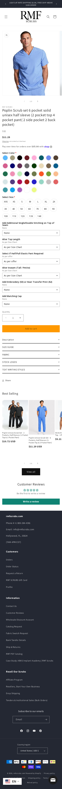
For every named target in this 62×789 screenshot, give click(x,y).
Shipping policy (34, 778)
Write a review (31, 501)
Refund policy (32, 782)
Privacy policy (49, 773)
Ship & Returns (13, 647)
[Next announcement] (56, 4)
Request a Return (14, 573)
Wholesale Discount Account (20, 619)
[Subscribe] (46, 719)
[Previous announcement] (5, 4)
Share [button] (8, 380)
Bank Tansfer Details (16, 640)
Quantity (6, 312)
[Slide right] (37, 101)
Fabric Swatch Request (17, 633)
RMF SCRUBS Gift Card (16, 580)
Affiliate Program (14, 679)
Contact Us (11, 606)
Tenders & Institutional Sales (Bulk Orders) (27, 700)
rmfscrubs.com (19, 773)
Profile (9, 587)
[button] (6, 16)
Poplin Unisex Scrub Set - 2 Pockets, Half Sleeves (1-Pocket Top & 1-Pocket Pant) (15, 435)
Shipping (5, 141)
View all (31, 471)
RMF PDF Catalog (14, 653)
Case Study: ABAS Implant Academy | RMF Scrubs (29, 660)
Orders (9, 559)
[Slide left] (24, 101)
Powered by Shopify (33, 773)
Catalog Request (14, 626)
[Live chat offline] (52, 779)
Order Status (12, 566)
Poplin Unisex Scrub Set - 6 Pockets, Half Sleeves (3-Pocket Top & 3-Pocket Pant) (40, 440)
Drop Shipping (13, 693)
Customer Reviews (15, 613)
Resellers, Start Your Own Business (23, 686)
